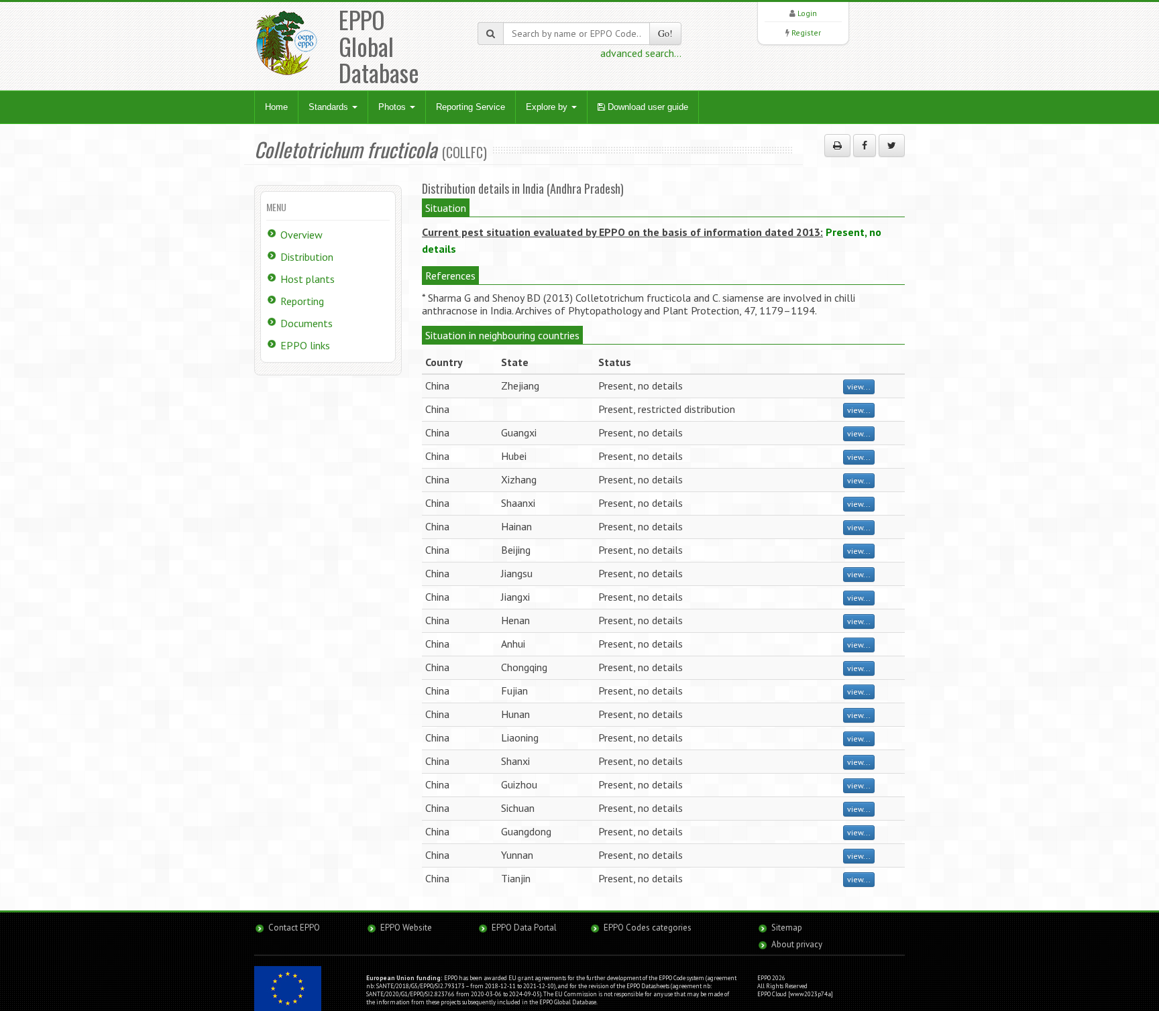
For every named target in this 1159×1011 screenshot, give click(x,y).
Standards (330, 107)
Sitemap (786, 927)
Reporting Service (470, 107)
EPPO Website (406, 927)
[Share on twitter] (892, 145)
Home (276, 107)
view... (859, 386)
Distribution (306, 256)
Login (807, 13)
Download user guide (646, 107)
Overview (301, 234)
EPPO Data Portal (524, 927)
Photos (393, 107)
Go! (665, 33)
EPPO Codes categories (648, 927)
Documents (306, 323)
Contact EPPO (294, 927)
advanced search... (640, 53)
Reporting (302, 301)
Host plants (307, 279)
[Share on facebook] (864, 145)
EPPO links (305, 345)
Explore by (548, 107)
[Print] (837, 145)
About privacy (796, 944)
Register (806, 32)
